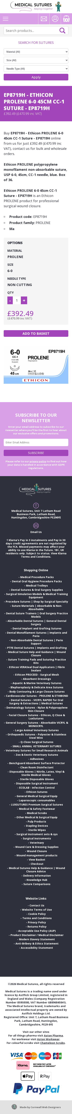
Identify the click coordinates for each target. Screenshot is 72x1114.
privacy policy (38, 461)
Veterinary (37, 842)
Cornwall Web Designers (46, 1107)
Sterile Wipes (37, 830)
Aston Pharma (53, 1035)
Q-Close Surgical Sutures (36, 742)
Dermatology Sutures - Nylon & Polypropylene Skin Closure (37, 709)
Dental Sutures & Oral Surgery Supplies (37, 590)
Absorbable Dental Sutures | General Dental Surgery (37, 622)
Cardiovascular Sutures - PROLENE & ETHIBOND (37, 696)
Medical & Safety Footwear (37, 809)
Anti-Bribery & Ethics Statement (37, 943)
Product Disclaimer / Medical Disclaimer (37, 935)
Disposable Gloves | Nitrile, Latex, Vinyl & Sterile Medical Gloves (36, 773)
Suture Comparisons (36, 884)
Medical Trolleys (37, 585)
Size (10, 265)
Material (14, 251)
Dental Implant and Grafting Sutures (37, 628)
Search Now (62, 30)
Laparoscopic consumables (37, 800)
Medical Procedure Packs (37, 577)
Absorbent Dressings (37, 679)
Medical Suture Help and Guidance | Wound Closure (37, 653)
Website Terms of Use (37, 909)
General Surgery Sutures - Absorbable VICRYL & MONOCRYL (37, 724)
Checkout (37, 864)
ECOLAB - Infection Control (37, 787)
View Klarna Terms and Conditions (43, 555)
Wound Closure (37, 851)
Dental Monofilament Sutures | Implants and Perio (37, 634)
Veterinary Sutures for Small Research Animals (37, 750)
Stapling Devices (37, 825)
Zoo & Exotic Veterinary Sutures (37, 754)
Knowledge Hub (37, 880)
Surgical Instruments (37, 838)
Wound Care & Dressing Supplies (37, 847)
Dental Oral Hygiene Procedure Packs (37, 581)
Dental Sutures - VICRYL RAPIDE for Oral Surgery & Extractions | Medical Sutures (36, 701)
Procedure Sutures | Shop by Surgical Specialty (37, 601)
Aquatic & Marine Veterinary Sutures (37, 683)
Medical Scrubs (37, 813)
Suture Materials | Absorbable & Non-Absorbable (37, 607)
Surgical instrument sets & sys (37, 834)
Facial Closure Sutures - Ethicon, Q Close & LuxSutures (37, 716)
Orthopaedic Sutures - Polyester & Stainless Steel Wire (37, 736)
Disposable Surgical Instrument (37, 783)
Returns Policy (37, 926)
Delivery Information (37, 875)
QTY (10, 293)
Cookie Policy (37, 914)
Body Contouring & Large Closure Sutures (37, 691)
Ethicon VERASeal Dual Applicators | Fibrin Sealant (37, 668)
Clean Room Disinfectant (37, 767)
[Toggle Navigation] (5, 18)
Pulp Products (37, 821)
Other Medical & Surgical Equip (36, 817)
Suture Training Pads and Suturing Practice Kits (37, 661)
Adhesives (37, 759)
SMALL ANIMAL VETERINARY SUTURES (37, 746)
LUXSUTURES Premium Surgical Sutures (37, 804)
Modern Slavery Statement (37, 939)
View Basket (37, 859)
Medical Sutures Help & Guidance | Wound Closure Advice (37, 869)
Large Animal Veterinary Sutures (37, 730)
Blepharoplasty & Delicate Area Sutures (37, 687)
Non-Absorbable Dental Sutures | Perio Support (37, 641)
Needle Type (16, 279)
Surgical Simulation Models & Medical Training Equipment (37, 595)
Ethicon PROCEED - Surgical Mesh (37, 674)
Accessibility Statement (37, 947)
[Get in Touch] (43, 18)
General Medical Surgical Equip (37, 796)
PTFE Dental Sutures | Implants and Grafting (37, 647)
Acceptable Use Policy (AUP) (37, 931)
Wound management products (36, 855)
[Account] (55, 18)
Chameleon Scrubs (52, 1043)
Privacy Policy (37, 922)
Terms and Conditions (37, 918)
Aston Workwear (48, 1039)
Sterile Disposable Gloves (37, 779)
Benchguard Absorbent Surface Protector (37, 763)
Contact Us (37, 905)
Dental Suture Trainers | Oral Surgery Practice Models (37, 615)
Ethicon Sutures (36, 792)
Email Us (36, 532)
